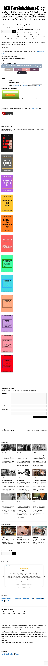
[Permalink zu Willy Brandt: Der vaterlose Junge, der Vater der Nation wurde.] (39, 499)
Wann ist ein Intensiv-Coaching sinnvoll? (23, 454)
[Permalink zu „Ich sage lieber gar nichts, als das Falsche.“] (24, 499)
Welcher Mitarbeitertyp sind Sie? (8, 430)
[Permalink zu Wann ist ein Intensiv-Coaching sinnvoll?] (24, 450)
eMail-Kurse (24, 85)
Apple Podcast (10, 654)
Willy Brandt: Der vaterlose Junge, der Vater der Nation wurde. (39, 503)
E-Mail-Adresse (5, 409)
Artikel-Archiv (4, 537)
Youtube (14, 613)
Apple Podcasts (9, 69)
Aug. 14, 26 (4, 452)
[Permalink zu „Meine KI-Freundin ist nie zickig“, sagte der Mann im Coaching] (39, 450)
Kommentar (4, 393)
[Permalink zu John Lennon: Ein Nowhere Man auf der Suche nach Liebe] (24, 475)
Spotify (3, 654)
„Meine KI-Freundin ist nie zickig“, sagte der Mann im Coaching (39, 454)
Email (24, 613)
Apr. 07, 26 (34, 501)
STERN (31, 599)
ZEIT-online (15, 599)
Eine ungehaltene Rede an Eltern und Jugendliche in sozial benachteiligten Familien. (37, 431)
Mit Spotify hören (22, 72)
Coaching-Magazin (24, 599)
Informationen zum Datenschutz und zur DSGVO (12, 100)
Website (3, 413)
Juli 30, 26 (19, 452)
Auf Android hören (35, 69)
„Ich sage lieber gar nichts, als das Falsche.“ (24, 503)
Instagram (3, 613)
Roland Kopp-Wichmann (11, 27)
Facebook (19, 613)
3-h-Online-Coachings (37, 83)
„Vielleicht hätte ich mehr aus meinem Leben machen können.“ (8, 479)
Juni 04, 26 (19, 477)
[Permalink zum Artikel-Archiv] (8, 535)
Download (26, 69)
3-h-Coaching (34, 108)
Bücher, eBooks (16, 85)
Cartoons (38, 85)
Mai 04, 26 (3, 501)
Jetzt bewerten (18, 69)
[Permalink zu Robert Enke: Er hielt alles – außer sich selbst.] (8, 499)
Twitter (8, 613)
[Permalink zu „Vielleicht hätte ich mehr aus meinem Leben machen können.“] (8, 475)
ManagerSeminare (6, 599)
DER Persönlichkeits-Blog (24, 8)
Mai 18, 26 (34, 477)
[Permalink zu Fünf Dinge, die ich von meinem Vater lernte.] (8, 450)
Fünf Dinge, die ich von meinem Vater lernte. (8, 454)
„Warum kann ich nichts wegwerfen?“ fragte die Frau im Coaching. (39, 479)
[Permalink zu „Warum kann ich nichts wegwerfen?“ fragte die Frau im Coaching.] (39, 475)
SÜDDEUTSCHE (38, 599)
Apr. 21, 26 (19, 501)
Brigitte (7, 601)
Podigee (17, 654)
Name (3, 405)
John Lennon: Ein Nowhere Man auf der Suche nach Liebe (23, 479)
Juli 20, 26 (34, 452)
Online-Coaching (36, 537)
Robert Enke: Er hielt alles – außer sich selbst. (8, 503)
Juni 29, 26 (3, 477)
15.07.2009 (3, 27)
